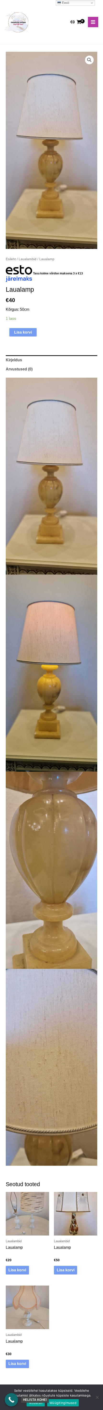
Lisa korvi (23, 332)
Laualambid (27, 259)
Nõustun (35, 1403)
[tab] (51, 360)
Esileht (11, 259)
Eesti (65, 3)
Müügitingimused (63, 1403)
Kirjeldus (14, 360)
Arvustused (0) (19, 369)
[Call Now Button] (11, 1399)
